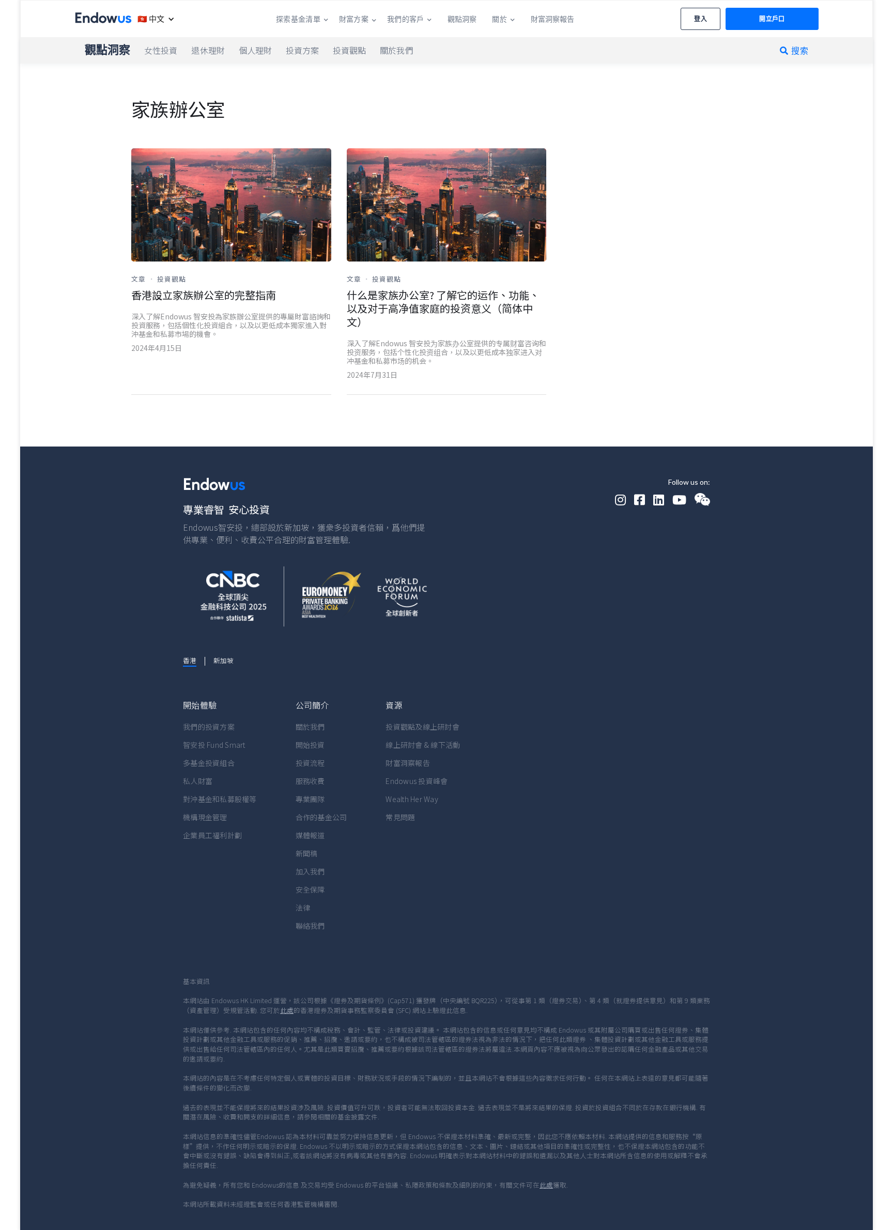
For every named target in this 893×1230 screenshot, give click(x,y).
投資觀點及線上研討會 (422, 726)
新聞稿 (307, 853)
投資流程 (310, 763)
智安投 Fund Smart (214, 745)
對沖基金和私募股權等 (220, 799)
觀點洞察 (107, 49)
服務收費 (310, 781)
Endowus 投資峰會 (417, 781)
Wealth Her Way (412, 799)
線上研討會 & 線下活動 (423, 745)
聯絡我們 (310, 925)
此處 (287, 1010)
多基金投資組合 (209, 763)
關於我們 (310, 726)
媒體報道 (310, 835)
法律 (303, 907)
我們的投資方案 (209, 726)
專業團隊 (310, 799)
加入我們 (310, 871)
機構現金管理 (205, 817)
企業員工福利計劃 (212, 835)
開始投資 (310, 745)
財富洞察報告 (408, 763)
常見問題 (400, 817)
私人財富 (197, 781)
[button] (153, 19)
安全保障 (310, 889)
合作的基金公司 (321, 817)
